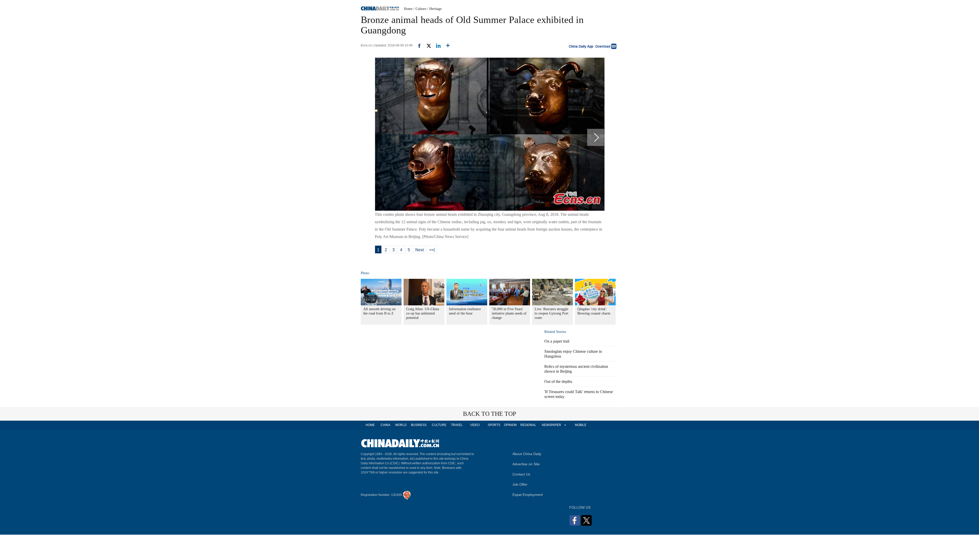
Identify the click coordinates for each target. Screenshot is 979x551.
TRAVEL (457, 425)
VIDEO (475, 425)
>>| (432, 250)
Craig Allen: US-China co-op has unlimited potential (422, 313)
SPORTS (494, 425)
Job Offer (519, 484)
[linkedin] (436, 45)
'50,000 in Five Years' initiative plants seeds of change (509, 313)
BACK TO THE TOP (489, 413)
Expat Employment (527, 495)
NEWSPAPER (551, 425)
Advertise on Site (526, 464)
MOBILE (580, 425)
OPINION (510, 425)
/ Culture (420, 9)
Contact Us (521, 474)
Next (419, 250)
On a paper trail (556, 341)
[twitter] (426, 45)
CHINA (385, 425)
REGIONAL (528, 425)
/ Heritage (434, 9)
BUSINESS (419, 425)
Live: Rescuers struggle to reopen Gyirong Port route (551, 313)
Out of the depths (558, 381)
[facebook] (417, 45)
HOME (370, 425)
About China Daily (526, 454)
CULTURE (439, 425)
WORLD (401, 425)
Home (408, 9)
